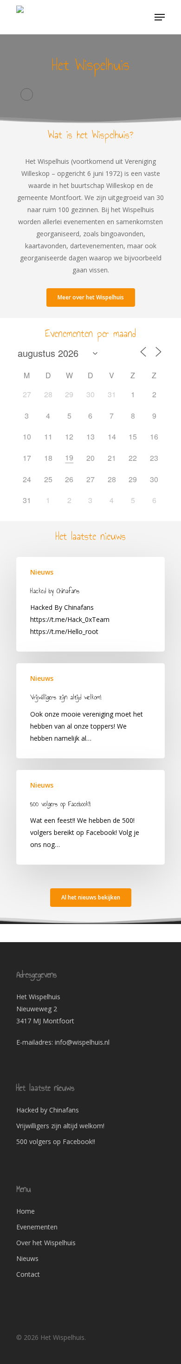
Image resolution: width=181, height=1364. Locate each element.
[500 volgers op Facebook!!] (90, 817)
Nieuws (41, 572)
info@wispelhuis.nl (82, 1042)
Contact (28, 1274)
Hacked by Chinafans (47, 1109)
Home (25, 1211)
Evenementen (37, 1226)
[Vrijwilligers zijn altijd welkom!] (90, 710)
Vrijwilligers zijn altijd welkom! (60, 1125)
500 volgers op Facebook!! (55, 1141)
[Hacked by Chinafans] (90, 604)
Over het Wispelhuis (46, 1242)
